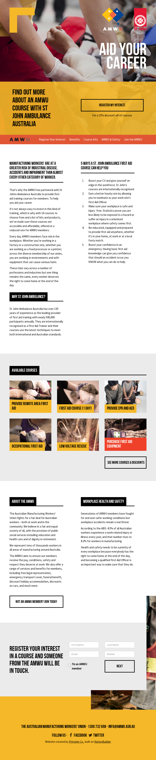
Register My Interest (112, 105)
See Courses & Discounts (125, 462)
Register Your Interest (52, 139)
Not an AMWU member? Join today (36, 601)
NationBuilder (102, 741)
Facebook (80, 735)
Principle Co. (76, 741)
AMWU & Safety (111, 139)
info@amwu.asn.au (121, 726)
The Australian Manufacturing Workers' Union (53, 726)
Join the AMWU (133, 139)
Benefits (74, 139)
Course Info (91, 139)
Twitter (98, 735)
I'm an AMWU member (79, 666)
